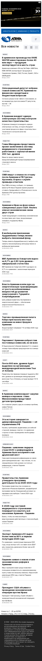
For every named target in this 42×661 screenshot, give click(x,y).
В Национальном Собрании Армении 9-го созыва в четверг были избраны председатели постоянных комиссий (20, 348)
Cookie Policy (30, 646)
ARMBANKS (23, 31)
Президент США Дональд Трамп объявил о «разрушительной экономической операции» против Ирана (18, 598)
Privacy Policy (9, 646)
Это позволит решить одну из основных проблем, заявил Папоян (20, 406)
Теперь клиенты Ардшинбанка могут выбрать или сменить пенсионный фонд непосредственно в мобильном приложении (20, 243)
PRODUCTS (34, 31)
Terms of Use (19, 646)
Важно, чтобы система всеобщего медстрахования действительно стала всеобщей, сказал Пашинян (20, 519)
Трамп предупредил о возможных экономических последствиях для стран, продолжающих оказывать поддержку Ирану (20, 218)
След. (25, 614)
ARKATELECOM (9, 31)
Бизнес (5, 54)
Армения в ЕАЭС (8, 444)
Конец (31, 614)
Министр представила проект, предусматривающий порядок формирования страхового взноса (18, 159)
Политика (6, 85)
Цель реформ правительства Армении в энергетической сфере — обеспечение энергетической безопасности (16, 302)
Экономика (6, 113)
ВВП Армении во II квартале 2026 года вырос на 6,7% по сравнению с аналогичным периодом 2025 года (19, 269)
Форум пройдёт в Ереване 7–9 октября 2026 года (20, 328)
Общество (6, 141)
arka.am (29, 633)
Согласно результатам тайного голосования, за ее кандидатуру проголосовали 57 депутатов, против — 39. (19, 101)
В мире (5, 584)
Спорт (5, 360)
